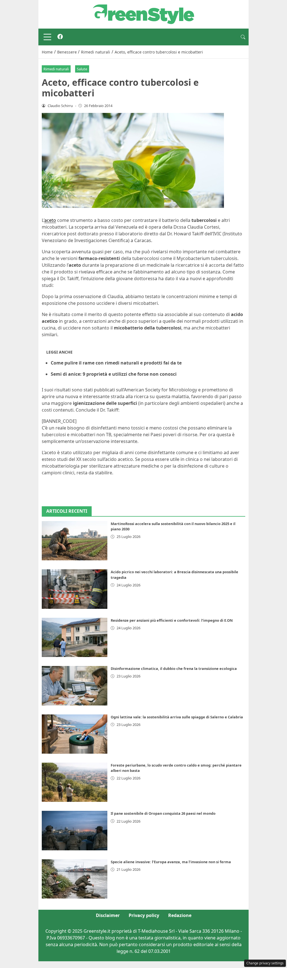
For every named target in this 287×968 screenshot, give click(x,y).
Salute (82, 68)
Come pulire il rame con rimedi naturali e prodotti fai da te (116, 363)
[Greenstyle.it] (143, 14)
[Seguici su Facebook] (60, 37)
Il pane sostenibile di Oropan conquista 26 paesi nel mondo (163, 813)
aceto (50, 220)
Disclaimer (108, 915)
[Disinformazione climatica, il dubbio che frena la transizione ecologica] (74, 685)
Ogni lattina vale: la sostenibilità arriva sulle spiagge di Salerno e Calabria (177, 716)
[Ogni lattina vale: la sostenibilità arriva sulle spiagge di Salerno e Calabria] (74, 734)
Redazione (179, 915)
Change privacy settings (265, 963)
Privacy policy (144, 915)
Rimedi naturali (56, 68)
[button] (243, 37)
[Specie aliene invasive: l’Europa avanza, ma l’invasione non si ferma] (74, 879)
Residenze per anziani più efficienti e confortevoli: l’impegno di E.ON (172, 620)
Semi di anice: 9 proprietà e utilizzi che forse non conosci (114, 374)
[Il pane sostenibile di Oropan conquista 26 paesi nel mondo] (74, 830)
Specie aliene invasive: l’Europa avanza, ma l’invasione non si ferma (171, 861)
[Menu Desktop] (47, 37)
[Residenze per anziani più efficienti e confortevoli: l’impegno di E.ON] (74, 637)
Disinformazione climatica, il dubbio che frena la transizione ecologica (174, 668)
